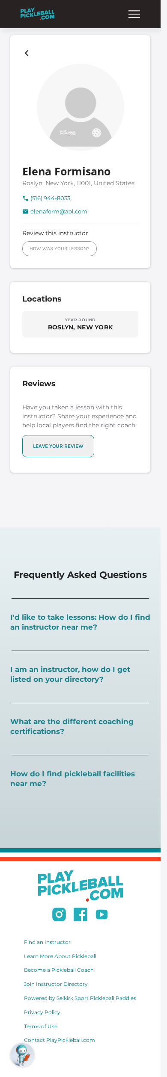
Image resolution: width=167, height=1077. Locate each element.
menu (134, 14)
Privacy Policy (42, 1012)
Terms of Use (40, 1026)
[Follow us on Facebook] (80, 915)
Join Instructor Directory (56, 984)
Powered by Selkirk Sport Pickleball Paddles (80, 998)
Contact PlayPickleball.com (59, 1040)
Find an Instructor (47, 942)
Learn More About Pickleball (60, 956)
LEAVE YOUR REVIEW (58, 446)
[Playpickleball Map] (28, 53)
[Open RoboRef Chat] (22, 1055)
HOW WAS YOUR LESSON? (59, 248)
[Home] (37, 14)
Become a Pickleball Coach (59, 970)
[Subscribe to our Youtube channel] (102, 915)
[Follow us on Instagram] (59, 915)
